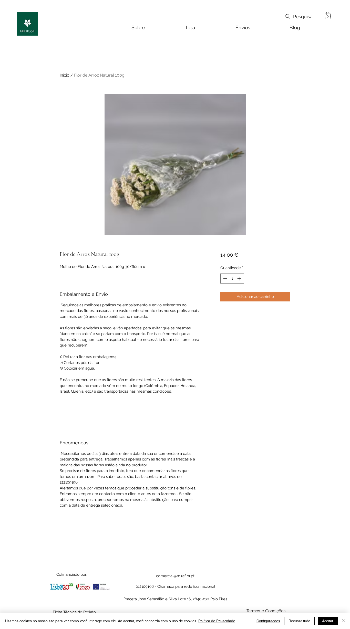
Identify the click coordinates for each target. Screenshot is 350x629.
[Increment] (239, 278)
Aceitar (327, 620)
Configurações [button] (268, 620)
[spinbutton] (232, 278)
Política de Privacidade (216, 620)
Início (64, 75)
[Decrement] (224, 278)
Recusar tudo (299, 620)
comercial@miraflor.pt (175, 576)
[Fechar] (344, 621)
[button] (328, 15)
